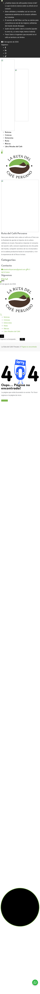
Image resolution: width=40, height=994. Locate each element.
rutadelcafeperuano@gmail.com (14, 269)
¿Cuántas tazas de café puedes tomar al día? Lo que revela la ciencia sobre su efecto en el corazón (21, 6)
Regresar (4, 401)
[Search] (2, 150)
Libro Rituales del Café (13, 147)
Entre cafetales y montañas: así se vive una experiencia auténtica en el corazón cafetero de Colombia (21, 14)
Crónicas (8, 135)
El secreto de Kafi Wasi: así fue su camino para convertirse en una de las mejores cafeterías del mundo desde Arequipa (21, 23)
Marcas (8, 144)
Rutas (7, 141)
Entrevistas (9, 138)
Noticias (8, 132)
